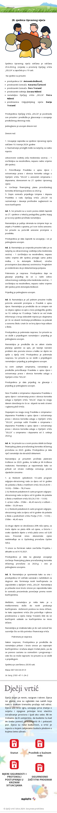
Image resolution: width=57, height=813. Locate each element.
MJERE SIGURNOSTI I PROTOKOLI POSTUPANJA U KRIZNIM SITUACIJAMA (14, 779)
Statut (14, 752)
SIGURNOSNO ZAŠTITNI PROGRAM (40, 778)
